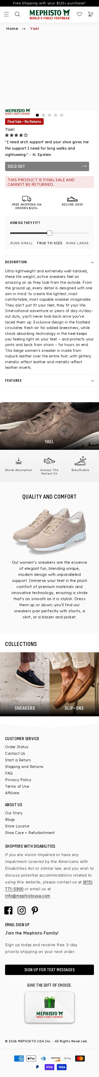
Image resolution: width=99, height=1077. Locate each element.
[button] (17, 135)
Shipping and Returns (24, 766)
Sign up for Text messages (49, 969)
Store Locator (17, 826)
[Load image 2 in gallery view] (43, 115)
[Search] (17, 14)
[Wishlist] (79, 14)
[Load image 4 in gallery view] (55, 115)
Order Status (16, 747)
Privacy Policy (18, 780)
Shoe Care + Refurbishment (30, 832)
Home (12, 28)
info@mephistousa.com (27, 895)
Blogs (10, 819)
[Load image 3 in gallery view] (49, 115)
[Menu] (6, 14)
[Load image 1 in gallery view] (37, 115)
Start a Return (18, 760)
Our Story (13, 813)
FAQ (9, 773)
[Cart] (90, 14)
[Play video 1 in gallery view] (61, 115)
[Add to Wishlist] (93, 167)
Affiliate (12, 793)
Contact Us (15, 753)
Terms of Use (17, 786)
